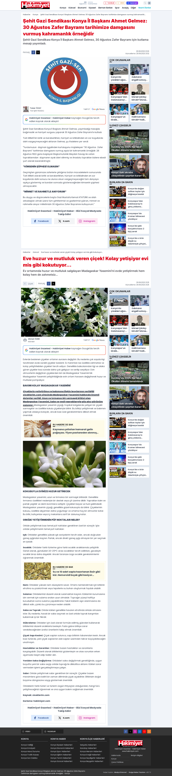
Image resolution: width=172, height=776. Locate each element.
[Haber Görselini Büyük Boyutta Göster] (64, 81)
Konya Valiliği (27, 745)
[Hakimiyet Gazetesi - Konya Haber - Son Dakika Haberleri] (130, 743)
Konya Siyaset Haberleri (61, 745)
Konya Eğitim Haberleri (61, 754)
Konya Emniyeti (28, 748)
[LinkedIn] (140, 731)
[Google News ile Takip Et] (98, 109)
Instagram (89, 221)
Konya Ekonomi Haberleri (62, 748)
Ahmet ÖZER (34, 340)
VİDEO (122, 3)
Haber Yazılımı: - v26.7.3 (127, 772)
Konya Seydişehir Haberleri (92, 758)
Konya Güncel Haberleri (61, 761)
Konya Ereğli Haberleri (90, 754)
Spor (117, 7)
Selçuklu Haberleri (88, 745)
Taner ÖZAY (37, 109)
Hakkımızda (116, 755)
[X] (130, 731)
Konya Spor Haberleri (60, 751)
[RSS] (149, 731)
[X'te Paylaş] (38, 52)
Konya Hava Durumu (30, 751)
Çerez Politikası (117, 762)
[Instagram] (135, 731)
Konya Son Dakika (29, 758)
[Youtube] (144, 731)
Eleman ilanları (105, 7)
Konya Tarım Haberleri (61, 758)
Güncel (71, 7)
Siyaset (92, 7)
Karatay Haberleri (88, 748)
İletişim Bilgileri (137, 755)
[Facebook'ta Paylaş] (33, 52)
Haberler (26, 14)
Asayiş (125, 7)
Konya (63, 7)
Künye (113, 759)
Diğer (133, 7)
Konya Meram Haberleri (91, 751)
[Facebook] (126, 731)
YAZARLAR (111, 3)
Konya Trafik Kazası (30, 754)
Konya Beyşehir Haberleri (91, 761)
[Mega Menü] (149, 3)
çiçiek (30, 284)
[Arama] (145, 3)
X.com (66, 221)
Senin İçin (133, 3)
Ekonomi (82, 7)
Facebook (43, 221)
